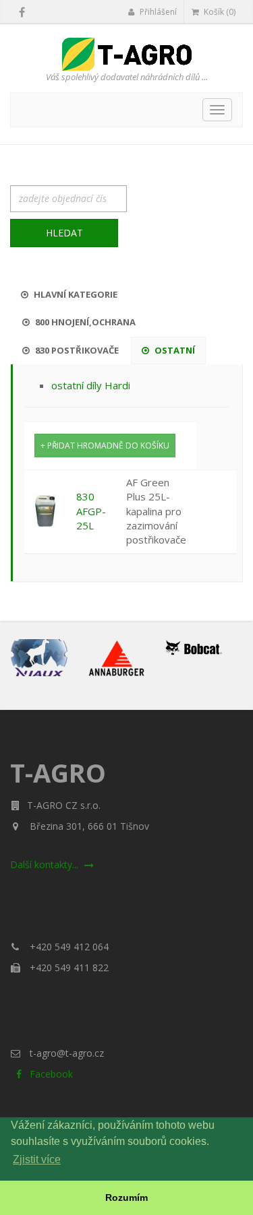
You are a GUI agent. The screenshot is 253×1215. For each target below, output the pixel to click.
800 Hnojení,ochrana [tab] (84, 322)
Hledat (64, 232)
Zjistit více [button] (37, 1159)
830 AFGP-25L (91, 511)
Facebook (50, 1074)
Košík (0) (218, 12)
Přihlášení (157, 12)
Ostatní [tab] (173, 350)
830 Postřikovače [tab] (76, 350)
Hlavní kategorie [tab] (74, 294)
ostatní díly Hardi (90, 385)
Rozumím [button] (126, 1197)
